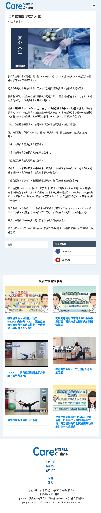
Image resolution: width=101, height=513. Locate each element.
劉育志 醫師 (17, 21)
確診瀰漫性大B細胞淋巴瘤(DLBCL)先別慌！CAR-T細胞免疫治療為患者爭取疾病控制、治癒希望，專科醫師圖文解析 (26, 323)
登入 (50, 482)
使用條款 (50, 470)
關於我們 (50, 462)
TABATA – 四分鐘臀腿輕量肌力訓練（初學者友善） (26, 374)
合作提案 (50, 466)
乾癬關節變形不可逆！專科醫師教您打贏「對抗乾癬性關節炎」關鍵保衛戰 (74, 321)
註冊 (50, 478)
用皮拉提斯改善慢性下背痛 (22, 420)
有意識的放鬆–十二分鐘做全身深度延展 (73, 371)
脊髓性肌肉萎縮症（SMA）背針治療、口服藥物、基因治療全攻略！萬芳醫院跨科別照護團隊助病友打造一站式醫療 (74, 421)
